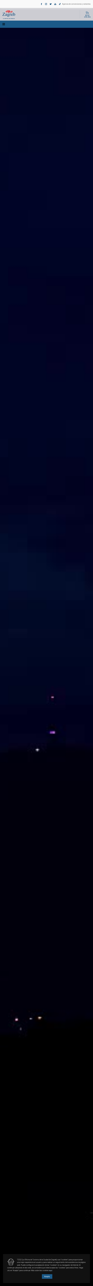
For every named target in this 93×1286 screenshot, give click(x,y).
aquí (50, 1270)
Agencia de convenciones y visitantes (76, 4)
